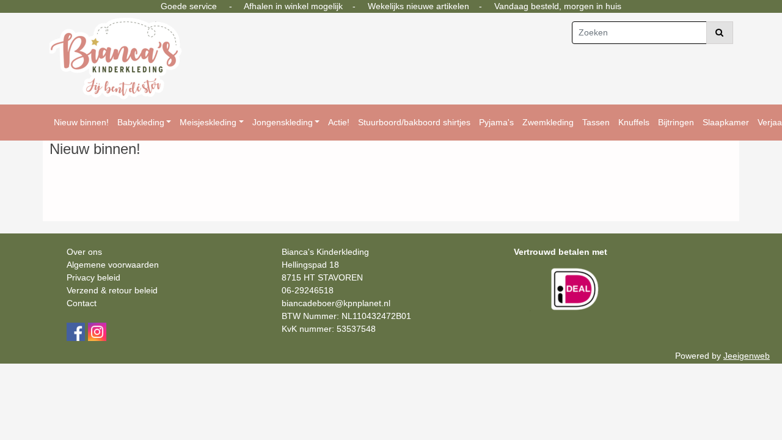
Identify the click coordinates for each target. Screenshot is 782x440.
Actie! (338, 122)
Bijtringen (676, 122)
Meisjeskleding (208, 122)
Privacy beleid (93, 277)
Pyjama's (496, 122)
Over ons (84, 252)
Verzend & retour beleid (112, 290)
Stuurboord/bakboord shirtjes (414, 122)
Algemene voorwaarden (113, 265)
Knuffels (633, 122)
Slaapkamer (726, 122)
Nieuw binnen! (81, 122)
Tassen (596, 122)
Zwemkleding (548, 122)
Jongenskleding (282, 122)
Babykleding (140, 122)
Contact (82, 303)
